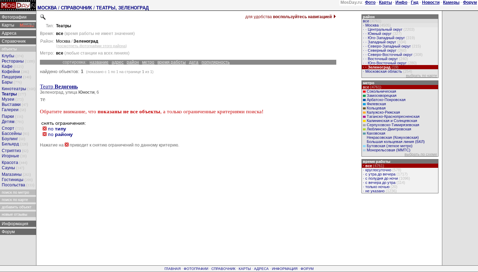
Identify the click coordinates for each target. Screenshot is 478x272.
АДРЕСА (261, 269)
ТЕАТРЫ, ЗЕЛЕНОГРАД (122, 7)
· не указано (379, 191)
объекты (9, 49)
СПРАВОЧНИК (76, 7)
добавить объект (16, 207)
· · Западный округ (384, 42)
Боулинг (10, 138)
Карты (7, 25)
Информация (14, 223)
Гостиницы (12, 179)
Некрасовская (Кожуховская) (393, 137)
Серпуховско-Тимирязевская (393, 125)
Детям (8, 121)
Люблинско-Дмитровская (389, 129)
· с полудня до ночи (386, 178)
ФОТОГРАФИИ (196, 269)
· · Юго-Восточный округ (389, 63)
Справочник (13, 41)
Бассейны (12, 133)
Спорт (8, 128)
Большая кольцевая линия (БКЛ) (396, 141)
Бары (7, 82)
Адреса (8, 33)
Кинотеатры (14, 88)
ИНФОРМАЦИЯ (284, 269)
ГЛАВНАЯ (172, 269)
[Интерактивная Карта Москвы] (27, 25)
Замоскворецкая (381, 95)
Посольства (13, 184)
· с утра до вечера (385, 174)
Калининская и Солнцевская (392, 121)
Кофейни (11, 71)
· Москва (376, 25)
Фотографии (14, 17)
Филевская (376, 104)
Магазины (12, 174)
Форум (8, 231)
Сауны (8, 167)
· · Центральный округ (388, 29)
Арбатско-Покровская (386, 100)
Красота (10, 162)
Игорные (10, 155)
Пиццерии (12, 76)
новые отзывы (14, 214)
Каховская (376, 133)
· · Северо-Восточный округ (392, 54)
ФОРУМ (307, 269)
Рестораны (13, 61)
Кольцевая (376, 108)
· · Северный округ (384, 50)
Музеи (8, 99)
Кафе (7, 66)
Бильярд (10, 144)
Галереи (10, 109)
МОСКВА (47, 7)
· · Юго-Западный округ (388, 38)
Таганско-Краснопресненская (393, 116)
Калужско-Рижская (383, 112)
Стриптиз (11, 150)
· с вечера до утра (383, 182)
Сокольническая (381, 91)
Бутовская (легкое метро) (390, 146)
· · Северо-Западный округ (391, 46)
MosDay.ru (351, 2)
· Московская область (387, 71)
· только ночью (380, 187)
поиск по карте (14, 200)
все (371, 21)
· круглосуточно (381, 170)
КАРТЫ (245, 269)
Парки (8, 116)
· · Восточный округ (385, 59)
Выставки (11, 104)
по (56, 128)
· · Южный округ (382, 33)
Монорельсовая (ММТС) (388, 150)
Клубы (8, 55)
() (91, 46)
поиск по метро (15, 192)
